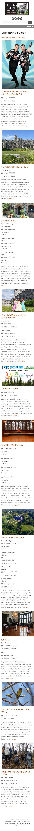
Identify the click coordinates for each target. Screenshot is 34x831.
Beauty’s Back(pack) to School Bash (13, 316)
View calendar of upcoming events (13, 37)
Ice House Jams (9, 388)
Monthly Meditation (12, 445)
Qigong (5, 639)
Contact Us (23, 823)
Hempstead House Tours (14, 167)
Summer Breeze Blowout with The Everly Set (15, 92)
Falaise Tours (8, 220)
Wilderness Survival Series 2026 (15, 773)
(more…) (24, 126)
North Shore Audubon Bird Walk (16, 710)
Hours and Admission (13, 537)
